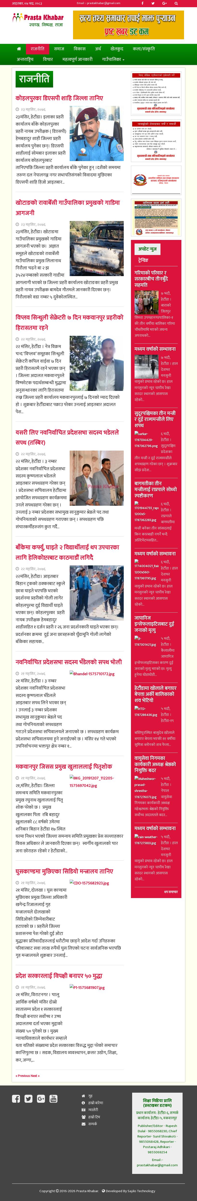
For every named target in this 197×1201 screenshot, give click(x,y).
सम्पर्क (92, 1124)
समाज (59, 49)
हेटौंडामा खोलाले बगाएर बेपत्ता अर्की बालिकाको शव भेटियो (156, 694)
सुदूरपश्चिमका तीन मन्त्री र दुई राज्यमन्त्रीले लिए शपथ (155, 419)
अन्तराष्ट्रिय (25, 59)
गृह (90, 1096)
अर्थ (98, 49)
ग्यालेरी (93, 1110)
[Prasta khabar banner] (128, 25)
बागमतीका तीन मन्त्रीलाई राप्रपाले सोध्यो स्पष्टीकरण (156, 490)
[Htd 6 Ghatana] (156, 217)
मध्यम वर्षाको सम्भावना (155, 349)
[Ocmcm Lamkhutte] (156, 140)
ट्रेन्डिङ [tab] (143, 260)
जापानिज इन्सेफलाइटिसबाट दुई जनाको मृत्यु (154, 624)
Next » (35, 1076)
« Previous (23, 1076)
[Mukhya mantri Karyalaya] (156, 93)
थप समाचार (171, 892)
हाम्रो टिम (94, 1117)
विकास (80, 49)
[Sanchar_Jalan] (156, 180)
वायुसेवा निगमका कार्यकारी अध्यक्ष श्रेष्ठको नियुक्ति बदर (155, 764)
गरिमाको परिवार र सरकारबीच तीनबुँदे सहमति (151, 279)
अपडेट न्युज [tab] (147, 249)
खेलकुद (117, 49)
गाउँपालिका (112, 59)
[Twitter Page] (30, 1099)
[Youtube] (53, 1099)
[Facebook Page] (17, 1099)
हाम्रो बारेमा (95, 1103)
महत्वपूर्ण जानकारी (77, 59)
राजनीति (37, 49)
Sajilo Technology (141, 1191)
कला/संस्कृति (144, 49)
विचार (48, 59)
